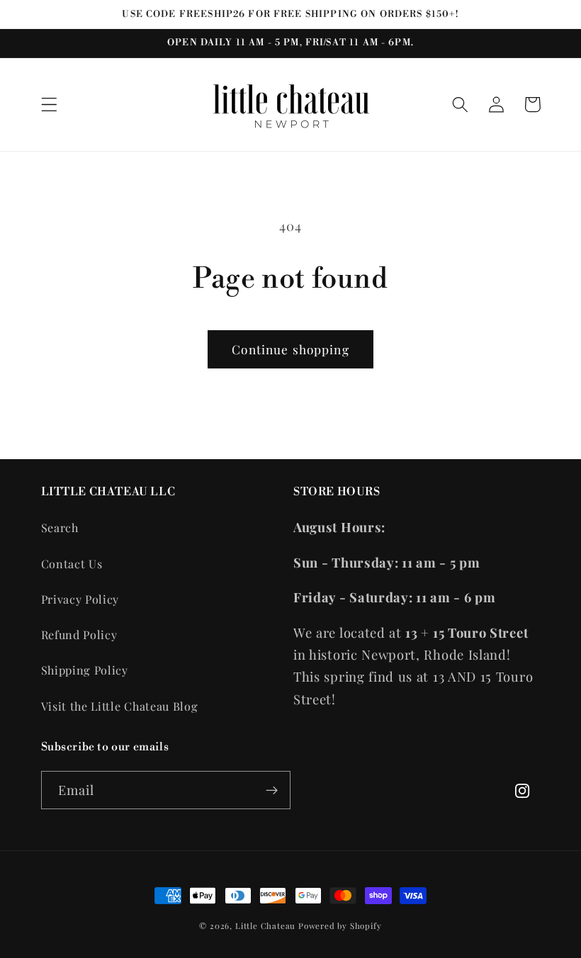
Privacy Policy (80, 599)
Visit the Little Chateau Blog (119, 706)
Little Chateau (265, 925)
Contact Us (72, 563)
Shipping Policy (84, 670)
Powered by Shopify (340, 925)
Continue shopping (290, 349)
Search (60, 527)
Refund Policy (79, 634)
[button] (49, 104)
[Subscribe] (272, 790)
